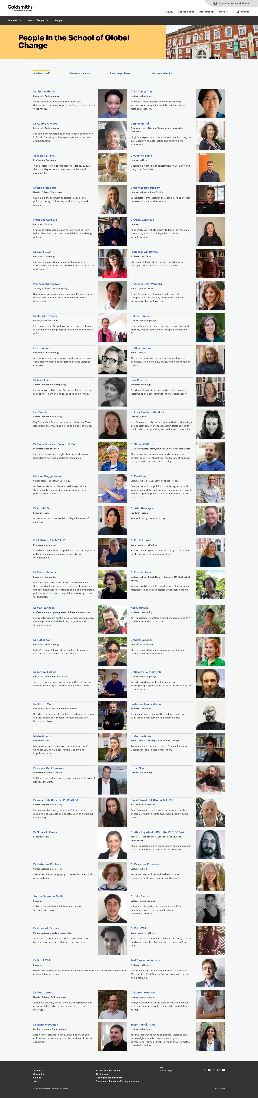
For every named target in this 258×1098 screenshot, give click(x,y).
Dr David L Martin (44, 704)
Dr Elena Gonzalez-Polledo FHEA (54, 444)
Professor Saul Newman (48, 768)
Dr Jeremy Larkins (44, 671)
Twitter (205, 1070)
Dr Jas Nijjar (138, 768)
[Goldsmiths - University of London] (20, 8)
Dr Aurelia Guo (42, 508)
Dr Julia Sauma (140, 896)
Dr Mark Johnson (44, 607)
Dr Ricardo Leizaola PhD (146, 671)
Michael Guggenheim (47, 476)
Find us (37, 1077)
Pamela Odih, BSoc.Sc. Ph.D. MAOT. (56, 800)
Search (242, 14)
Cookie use (102, 1073)
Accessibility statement (108, 1070)
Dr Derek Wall (42, 960)
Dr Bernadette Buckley (145, 187)
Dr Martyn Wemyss (143, 992)
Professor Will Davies (144, 251)
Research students (80, 73)
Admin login (166, 1070)
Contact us (39, 1073)
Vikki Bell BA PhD (44, 155)
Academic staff (41, 73)
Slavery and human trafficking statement (118, 1081)
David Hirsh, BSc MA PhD (49, 540)
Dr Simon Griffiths (142, 444)
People (59, 20)
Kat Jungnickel (140, 607)
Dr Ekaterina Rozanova (145, 864)
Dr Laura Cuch (42, 251)
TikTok (214, 1070)
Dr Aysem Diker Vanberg (146, 283)
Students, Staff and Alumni (228, 3)
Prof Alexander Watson (145, 960)
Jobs (35, 1081)
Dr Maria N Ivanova (45, 572)
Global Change (36, 20)
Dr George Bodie (141, 155)
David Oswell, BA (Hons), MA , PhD (153, 800)
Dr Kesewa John (141, 572)
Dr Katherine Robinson (47, 864)
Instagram (218, 1070)
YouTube (223, 1070)
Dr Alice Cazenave (142, 219)
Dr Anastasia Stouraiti (47, 928)
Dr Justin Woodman (45, 1024)
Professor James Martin (146, 704)
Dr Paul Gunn (139, 476)
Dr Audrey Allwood (45, 123)
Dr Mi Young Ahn (141, 91)
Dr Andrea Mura (141, 736)
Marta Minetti (42, 736)
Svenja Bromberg (44, 187)
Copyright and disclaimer (109, 1077)
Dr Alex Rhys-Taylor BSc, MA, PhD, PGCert (157, 832)
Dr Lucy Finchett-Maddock (147, 412)
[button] (20, 20)
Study (169, 11)
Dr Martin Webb (43, 992)
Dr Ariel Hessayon (142, 508)
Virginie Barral (140, 123)
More (222, 11)
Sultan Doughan (141, 315)
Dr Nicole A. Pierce (45, 832)
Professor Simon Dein (47, 283)
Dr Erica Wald (139, 928)
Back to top (220, 1088)
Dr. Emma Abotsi (44, 91)
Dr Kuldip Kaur (42, 639)
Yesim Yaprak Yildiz (143, 1024)
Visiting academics (162, 73)
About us (38, 1070)
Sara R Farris (139, 380)
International (206, 11)
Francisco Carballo (45, 219)
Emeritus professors (121, 73)
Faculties (12, 20)
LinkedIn (209, 1070)
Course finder (186, 11)
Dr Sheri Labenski (142, 639)
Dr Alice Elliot (42, 380)
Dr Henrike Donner (45, 315)
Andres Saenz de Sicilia (48, 896)
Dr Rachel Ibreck (141, 540)
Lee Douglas (41, 348)
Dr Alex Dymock (141, 348)
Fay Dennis (40, 412)
